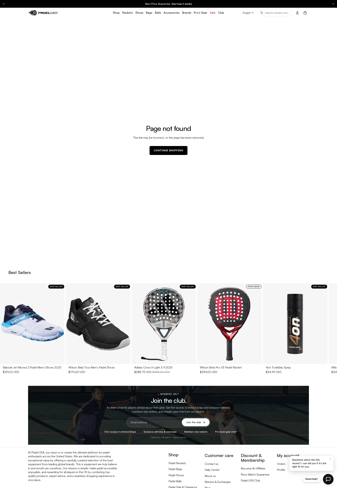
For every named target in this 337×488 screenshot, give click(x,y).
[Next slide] (333, 4)
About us (210, 476)
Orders (281, 464)
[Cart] (305, 13)
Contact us (211, 464)
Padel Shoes (176, 475)
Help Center (212, 470)
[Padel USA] (43, 12)
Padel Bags (175, 469)
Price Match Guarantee (255, 474)
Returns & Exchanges (218, 482)
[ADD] (190, 358)
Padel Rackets (177, 463)
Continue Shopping (168, 150)
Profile (281, 470)
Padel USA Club (250, 480)
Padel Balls (175, 481)
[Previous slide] (4, 4)
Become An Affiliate (253, 468)
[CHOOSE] (59, 358)
